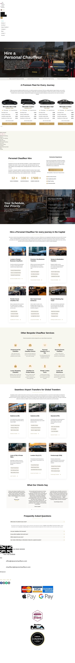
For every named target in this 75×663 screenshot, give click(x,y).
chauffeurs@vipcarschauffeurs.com (18, 567)
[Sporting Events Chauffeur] (59, 345)
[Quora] (9, 583)
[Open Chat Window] (2, 18)
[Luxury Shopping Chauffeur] (15, 366)
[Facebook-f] (1, 583)
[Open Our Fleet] (5, 25)
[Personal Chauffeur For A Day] (44, 345)
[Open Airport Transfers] (8, 27)
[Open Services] (5, 23)
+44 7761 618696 (9, 554)
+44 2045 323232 (3, 3)
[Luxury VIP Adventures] (59, 366)
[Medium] (6, 583)
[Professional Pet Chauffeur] (15, 345)
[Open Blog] (3, 31)
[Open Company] (5, 29)
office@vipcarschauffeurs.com (16, 561)
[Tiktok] (4, 583)
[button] (1, 111)
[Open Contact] (5, 33)
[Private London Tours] (44, 366)
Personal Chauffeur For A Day (44, 351)
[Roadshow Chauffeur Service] (30, 345)
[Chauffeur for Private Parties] (30, 366)
